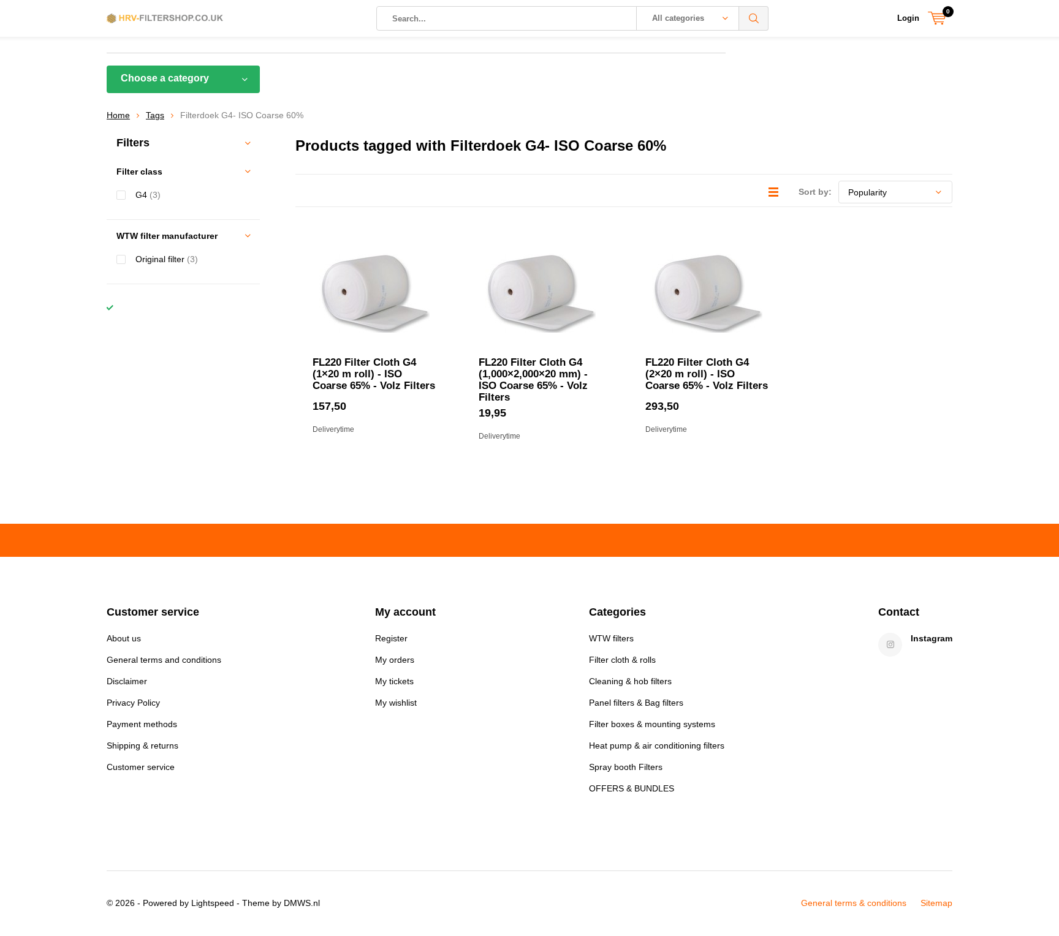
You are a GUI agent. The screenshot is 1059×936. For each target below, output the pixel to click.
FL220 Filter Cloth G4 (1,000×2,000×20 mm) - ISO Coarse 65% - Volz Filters (533, 380)
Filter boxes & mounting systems (652, 724)
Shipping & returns (142, 745)
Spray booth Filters (625, 767)
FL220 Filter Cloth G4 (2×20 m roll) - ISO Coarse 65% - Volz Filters (706, 374)
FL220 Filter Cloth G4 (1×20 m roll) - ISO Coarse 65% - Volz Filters (374, 374)
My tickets (394, 681)
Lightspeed (212, 903)
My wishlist (396, 703)
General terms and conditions (164, 660)
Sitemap (936, 903)
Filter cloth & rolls (622, 660)
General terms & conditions (853, 903)
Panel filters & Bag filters (636, 703)
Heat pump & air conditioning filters (656, 745)
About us (124, 638)
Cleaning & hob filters (630, 681)
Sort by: (815, 192)
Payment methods (142, 724)
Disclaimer (127, 681)
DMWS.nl (302, 903)
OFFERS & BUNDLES (631, 788)
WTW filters (611, 638)
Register (391, 638)
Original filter (166, 259)
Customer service (141, 767)
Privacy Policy (133, 703)
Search (754, 18)
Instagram (931, 638)
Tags (155, 115)
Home (118, 115)
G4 (148, 195)
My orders (394, 660)
